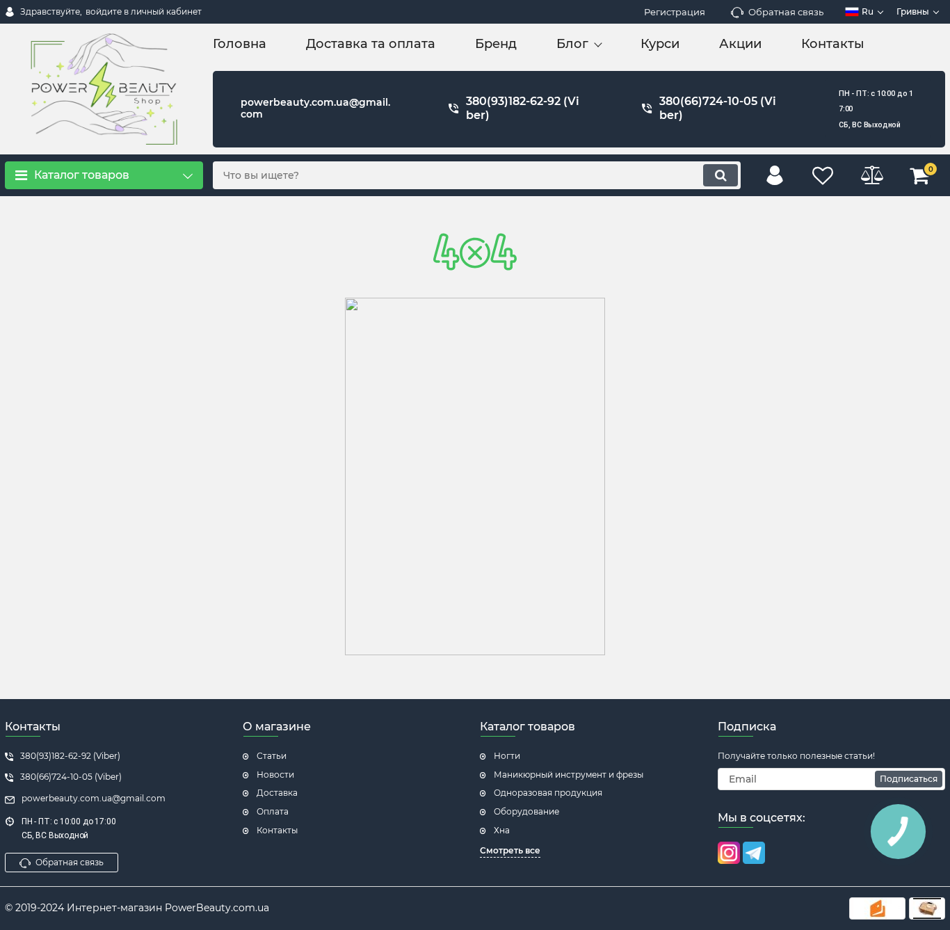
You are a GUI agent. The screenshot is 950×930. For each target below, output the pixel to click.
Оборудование (526, 811)
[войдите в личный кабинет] (774, 175)
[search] (720, 175)
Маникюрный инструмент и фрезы (568, 774)
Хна (502, 830)
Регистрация (674, 11)
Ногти (507, 756)
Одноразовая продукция (548, 792)
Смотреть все (510, 850)
